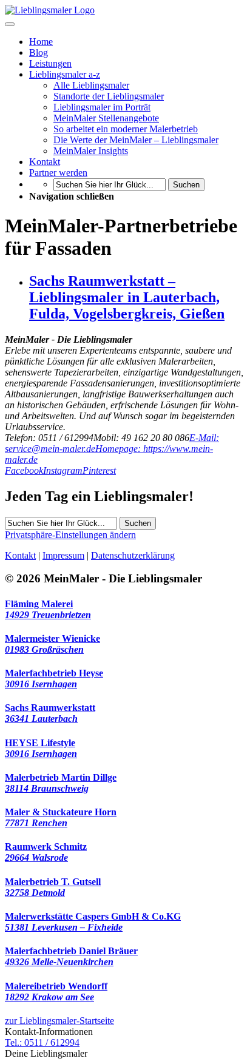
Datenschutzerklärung (133, 555)
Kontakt (20, 555)
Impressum (63, 555)
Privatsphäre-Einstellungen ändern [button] (70, 535)
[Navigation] (10, 24)
